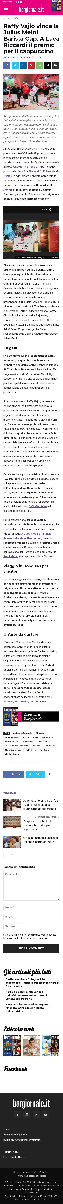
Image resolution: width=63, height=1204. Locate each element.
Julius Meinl (42, 741)
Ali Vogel (40, 733)
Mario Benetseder (13, 750)
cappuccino (47, 737)
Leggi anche (10, 792)
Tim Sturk (44, 750)
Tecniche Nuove (11, 1152)
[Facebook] (17, 1114)
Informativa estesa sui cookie (31, 1176)
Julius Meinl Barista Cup (16, 746)
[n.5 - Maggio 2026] (50, 1046)
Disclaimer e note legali (24, 1172)
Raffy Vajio (31, 750)
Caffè (15, 18)
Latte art (36, 746)
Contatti (7, 1129)
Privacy (43, 1172)
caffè (35, 737)
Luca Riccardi (49, 746)
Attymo (26, 737)
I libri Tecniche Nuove (14, 1157)
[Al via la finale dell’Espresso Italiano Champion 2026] (12, 842)
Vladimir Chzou (12, 754)
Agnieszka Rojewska (22, 733)
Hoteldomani (21, 2)
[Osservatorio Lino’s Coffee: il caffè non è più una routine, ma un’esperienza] (12, 805)
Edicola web (19, 1029)
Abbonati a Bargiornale (33, 716)
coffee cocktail (12, 741)
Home (6, 18)
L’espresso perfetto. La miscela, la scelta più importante (38, 825)
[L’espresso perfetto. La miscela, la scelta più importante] (12, 822)
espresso (28, 741)
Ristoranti (9, 2)
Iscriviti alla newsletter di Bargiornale (22, 1140)
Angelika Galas (12, 737)
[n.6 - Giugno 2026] (31, 1046)
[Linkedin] (36, 1114)
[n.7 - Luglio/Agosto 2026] (11, 716)
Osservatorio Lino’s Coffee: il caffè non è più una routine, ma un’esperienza (41, 804)
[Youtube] (45, 1114)
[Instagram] (26, 1114)
